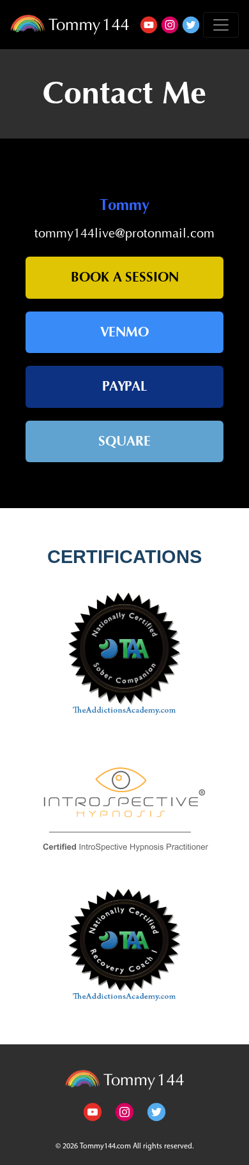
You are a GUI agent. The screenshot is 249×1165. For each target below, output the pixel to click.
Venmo (124, 332)
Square (124, 441)
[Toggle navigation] (221, 25)
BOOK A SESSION (125, 277)
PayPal (124, 387)
